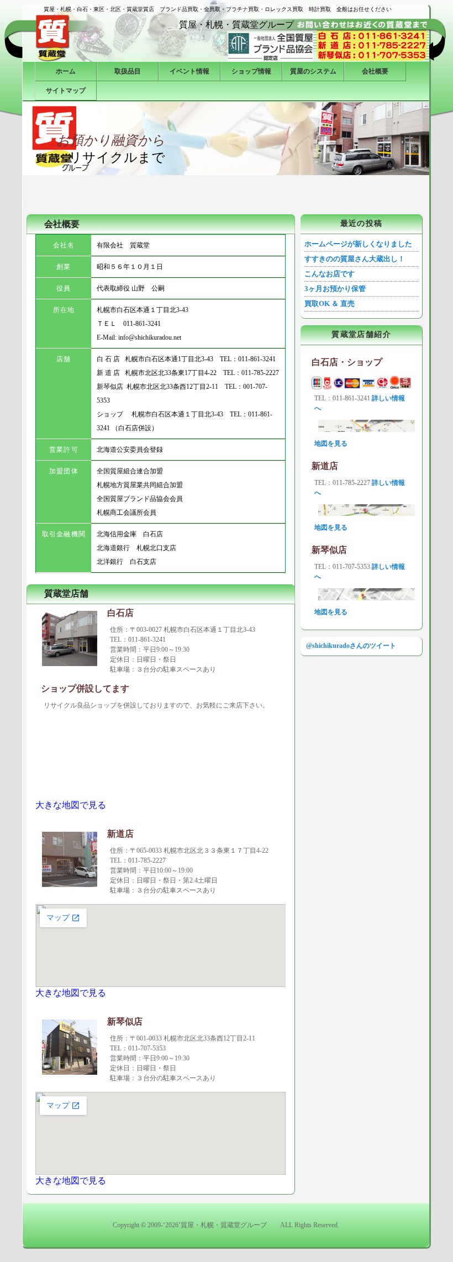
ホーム (66, 71)
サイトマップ (66, 90)
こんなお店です (329, 274)
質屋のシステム (313, 71)
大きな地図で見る (70, 805)
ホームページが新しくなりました (358, 244)
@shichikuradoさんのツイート (351, 646)
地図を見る (330, 443)
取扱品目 (127, 71)
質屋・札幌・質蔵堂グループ (241, 24)
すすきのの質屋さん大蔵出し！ (354, 259)
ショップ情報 (251, 71)
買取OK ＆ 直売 (329, 303)
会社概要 (375, 71)
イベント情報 (189, 71)
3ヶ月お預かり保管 (335, 288)
